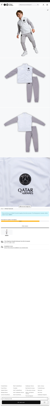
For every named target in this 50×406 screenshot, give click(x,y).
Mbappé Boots (4, 392)
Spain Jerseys (41, 385)
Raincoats (40, 390)
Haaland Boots (4, 390)
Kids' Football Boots (17, 390)
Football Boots (4, 385)
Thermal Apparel (29, 395)
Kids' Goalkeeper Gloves (18, 392)
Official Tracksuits (9, 208)
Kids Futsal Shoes (17, 394)
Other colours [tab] (25, 226)
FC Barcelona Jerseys (30, 390)
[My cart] (47, 5)
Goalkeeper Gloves (29, 385)
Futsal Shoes (4, 388)
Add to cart (22, 402)
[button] (25, 246)
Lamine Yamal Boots (5, 394)
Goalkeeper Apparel (42, 394)
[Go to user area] (43, 5)
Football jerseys (41, 388)
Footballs (15, 388)
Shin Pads (40, 392)
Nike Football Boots (17, 385)
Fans (2, 208)
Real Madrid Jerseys (30, 388)
